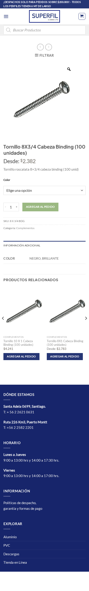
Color (6, 180)
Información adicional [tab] (21, 245)
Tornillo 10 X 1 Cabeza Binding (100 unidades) (18, 343)
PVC (6, 545)
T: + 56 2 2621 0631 (18, 412)
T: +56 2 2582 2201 (18, 427)
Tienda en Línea (15, 562)
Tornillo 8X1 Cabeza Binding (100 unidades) (65, 343)
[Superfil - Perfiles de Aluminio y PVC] (44, 16)
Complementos (25, 228)
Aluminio (10, 537)
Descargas (11, 554)
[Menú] (6, 16)
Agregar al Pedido (40, 206)
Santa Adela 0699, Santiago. (24, 406)
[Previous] (3, 327)
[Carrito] (82, 16)
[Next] (86, 327)
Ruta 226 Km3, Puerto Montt (25, 422)
